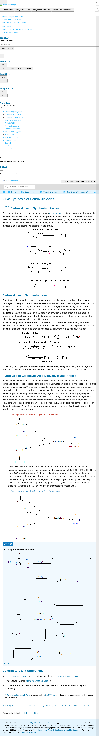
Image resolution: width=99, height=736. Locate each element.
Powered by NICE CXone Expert (36, 723)
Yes (28, 713)
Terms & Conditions (55, 730)
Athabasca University (67, 676)
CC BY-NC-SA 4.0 (52, 695)
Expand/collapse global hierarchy (5, 192)
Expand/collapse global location (95, 191)
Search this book (6, 41)
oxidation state (56, 213)
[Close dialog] (1, 170)
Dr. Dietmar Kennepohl (16, 676)
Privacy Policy (41, 730)
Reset (4, 65)
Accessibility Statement (72, 730)
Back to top (7, 706)
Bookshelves (29, 192)
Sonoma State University (38, 681)
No (38, 713)
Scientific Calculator (12, 129)
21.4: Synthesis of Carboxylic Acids (16, 695)
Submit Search (7, 48)
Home (13, 192)
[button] (8, 146)
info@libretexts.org (28, 732)
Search (6, 187)
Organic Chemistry (50, 192)
